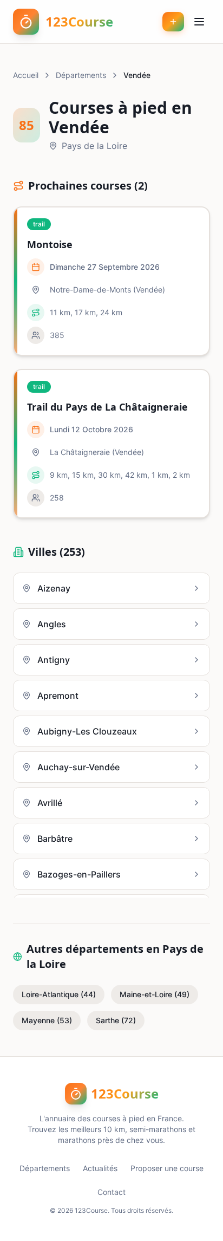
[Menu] (199, 22)
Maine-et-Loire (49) (154, 994)
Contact (111, 1192)
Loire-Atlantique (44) (59, 994)
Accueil (25, 75)
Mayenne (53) (47, 1020)
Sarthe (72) (116, 1020)
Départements (81, 75)
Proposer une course (167, 1168)
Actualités (100, 1168)
